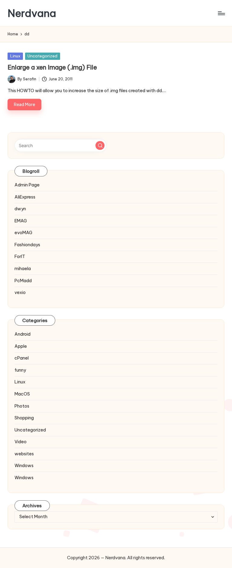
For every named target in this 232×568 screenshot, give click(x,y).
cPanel (21, 358)
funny (20, 370)
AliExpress (24, 197)
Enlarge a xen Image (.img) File (52, 67)
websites (24, 454)
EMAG (20, 221)
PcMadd (23, 280)
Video (20, 441)
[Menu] (221, 13)
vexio (20, 292)
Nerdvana (32, 13)
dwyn (20, 208)
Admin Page (27, 185)
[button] (100, 145)
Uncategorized (42, 56)
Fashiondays (27, 244)
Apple (20, 346)
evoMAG (23, 232)
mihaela (22, 268)
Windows (24, 465)
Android (22, 334)
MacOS (22, 394)
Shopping (24, 418)
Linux (15, 56)
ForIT (19, 256)
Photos (21, 406)
